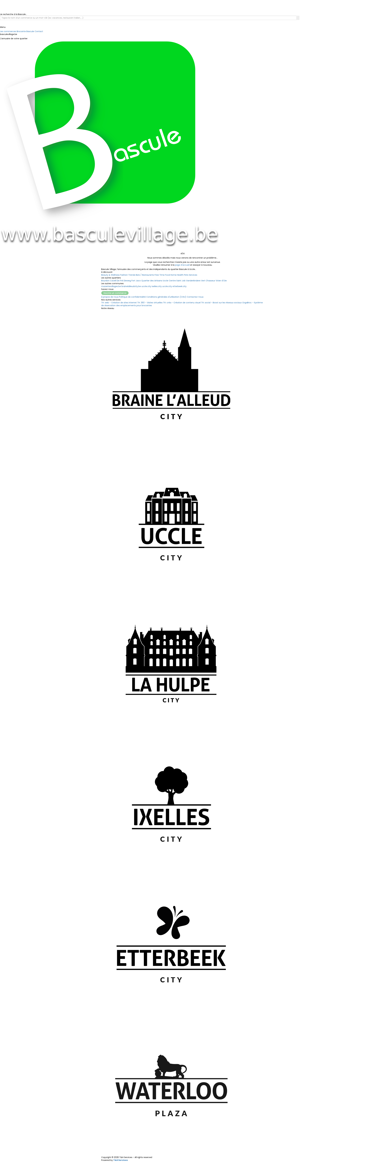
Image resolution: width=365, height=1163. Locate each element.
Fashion (124, 274)
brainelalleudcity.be (131, 286)
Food (167, 274)
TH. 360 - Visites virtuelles (150, 302)
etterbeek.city (179, 286)
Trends (131, 274)
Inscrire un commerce (115, 293)
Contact (39, 31)
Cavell (113, 280)
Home (174, 274)
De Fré (120, 280)
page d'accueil (182, 265)
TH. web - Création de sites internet (119, 302)
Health (180, 274)
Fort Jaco (136, 280)
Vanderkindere (193, 280)
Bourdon (105, 280)
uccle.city (146, 286)
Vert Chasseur (208, 280)
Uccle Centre (169, 280)
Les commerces (8, 31)
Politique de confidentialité (132, 296)
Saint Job (180, 280)
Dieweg (127, 280)
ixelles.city (157, 286)
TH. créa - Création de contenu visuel (182, 302)
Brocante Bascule (25, 31)
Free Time (160, 274)
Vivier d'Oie (221, 280)
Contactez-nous (195, 296)
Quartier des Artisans (151, 280)
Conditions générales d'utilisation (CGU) (166, 296)
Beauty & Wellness (110, 274)
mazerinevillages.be (111, 286)
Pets (186, 274)
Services (193, 274)
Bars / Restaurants (145, 274)
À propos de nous (109, 296)
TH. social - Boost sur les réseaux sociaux (221, 302)
